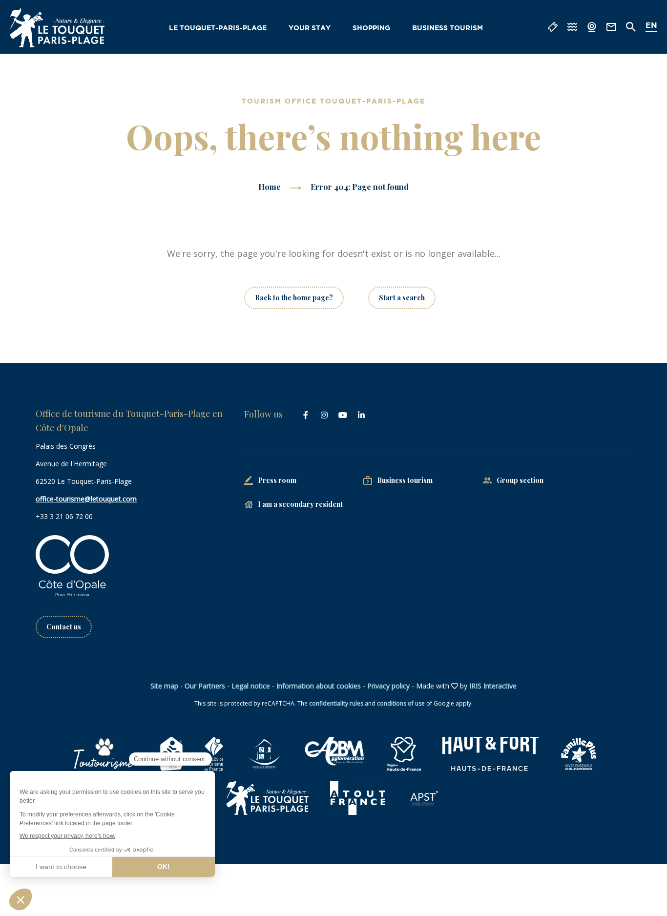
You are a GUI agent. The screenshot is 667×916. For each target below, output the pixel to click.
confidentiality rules (336, 703)
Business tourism (447, 28)
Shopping (371, 28)
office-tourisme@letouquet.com (86, 498)
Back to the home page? (294, 297)
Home (269, 187)
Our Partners (205, 685)
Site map (164, 685)
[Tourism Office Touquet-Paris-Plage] (57, 27)
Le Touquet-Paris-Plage (218, 28)
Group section (520, 480)
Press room (277, 480)
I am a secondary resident (300, 504)
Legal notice (250, 685)
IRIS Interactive (493, 685)
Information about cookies (318, 685)
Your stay (310, 28)
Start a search (402, 297)
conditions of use (401, 703)
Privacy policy (388, 685)
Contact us (63, 626)
